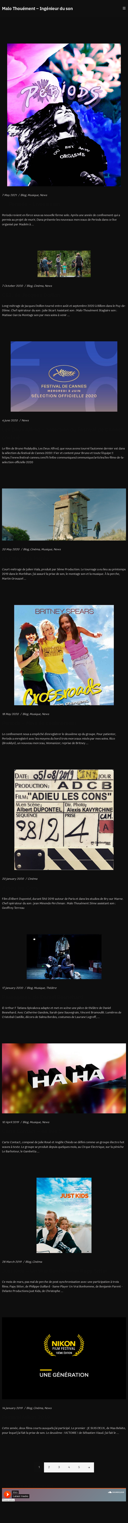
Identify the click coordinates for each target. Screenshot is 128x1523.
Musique (33, 195)
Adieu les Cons (20, 887)
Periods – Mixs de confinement (39, 723)
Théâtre (51, 988)
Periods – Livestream (34, 204)
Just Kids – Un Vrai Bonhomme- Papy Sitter (55, 1270)
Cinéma (38, 286)
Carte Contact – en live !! (32, 1131)
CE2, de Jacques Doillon (31, 294)
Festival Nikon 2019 (26, 1417)
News (43, 195)
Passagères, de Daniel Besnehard (42, 996)
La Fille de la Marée (25, 558)
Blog (23, 195)
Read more (9, 235)
